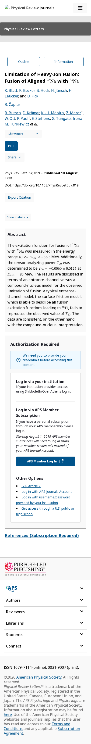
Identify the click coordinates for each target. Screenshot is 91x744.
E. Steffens (41, 118)
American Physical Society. (39, 677)
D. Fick (32, 96)
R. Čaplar (12, 104)
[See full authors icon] (23, 134)
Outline (23, 61)
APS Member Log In (42, 461)
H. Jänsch (59, 90)
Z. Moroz (73, 112)
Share (12, 157)
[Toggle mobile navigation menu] (80, 8)
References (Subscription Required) (42, 535)
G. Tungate (61, 118)
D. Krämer (31, 112)
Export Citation (19, 197)
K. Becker (27, 90)
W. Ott (10, 118)
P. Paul (22, 118)
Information (63, 61)
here (8, 714)
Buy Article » (31, 486)
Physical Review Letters (24, 29)
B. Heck (42, 90)
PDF (11, 146)
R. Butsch (13, 112)
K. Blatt (11, 90)
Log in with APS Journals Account (46, 491)
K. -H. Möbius (52, 112)
